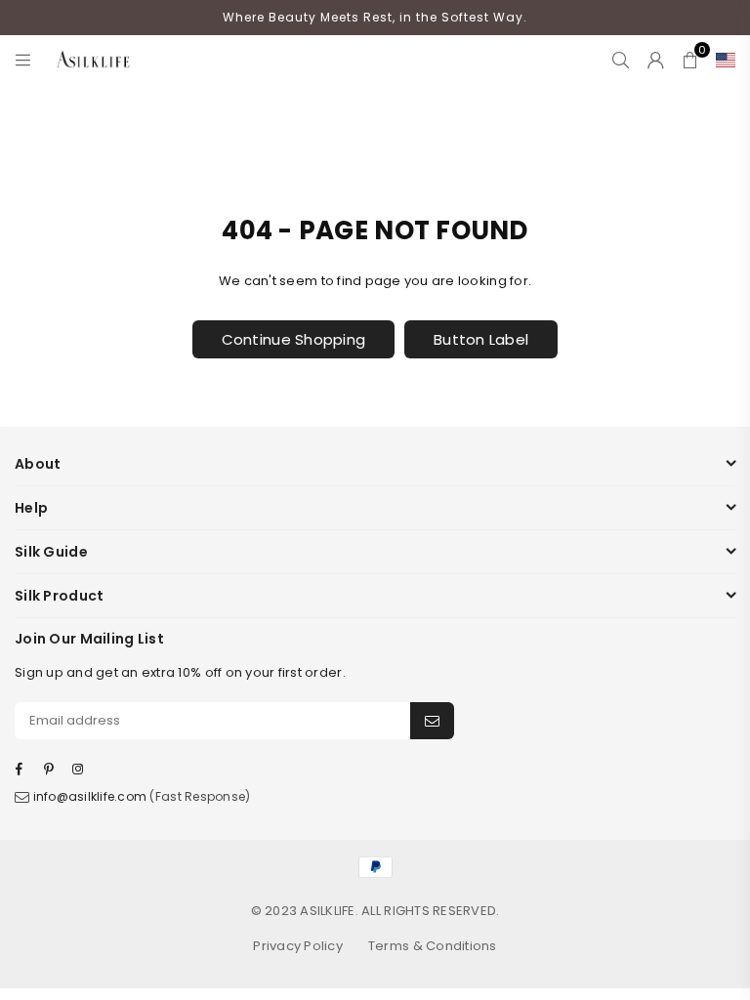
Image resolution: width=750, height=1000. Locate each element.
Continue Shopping (293, 339)
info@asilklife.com (90, 796)
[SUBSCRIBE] (432, 720)
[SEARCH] (621, 59)
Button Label (481, 339)
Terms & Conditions (432, 946)
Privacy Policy (298, 946)
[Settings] (721, 59)
